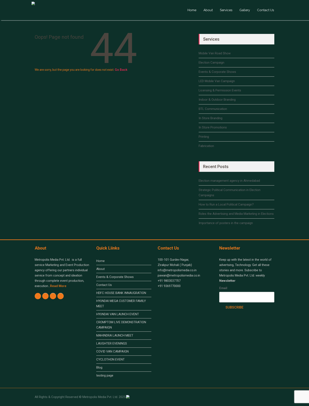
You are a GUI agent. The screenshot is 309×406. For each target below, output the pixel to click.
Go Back (120, 69)
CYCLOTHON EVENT (110, 359)
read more (58, 286)
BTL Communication (213, 109)
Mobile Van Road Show (215, 53)
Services (226, 10)
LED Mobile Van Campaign (217, 81)
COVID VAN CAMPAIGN (112, 351)
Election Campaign (211, 62)
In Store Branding (210, 118)
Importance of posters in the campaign (226, 223)
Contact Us (265, 10)
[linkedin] (60, 296)
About (208, 10)
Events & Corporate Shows (217, 72)
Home (192, 10)
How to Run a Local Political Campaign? (226, 204)
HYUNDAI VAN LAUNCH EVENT (117, 314)
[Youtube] (53, 296)
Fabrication (206, 146)
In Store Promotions (213, 127)
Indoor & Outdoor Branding (217, 100)
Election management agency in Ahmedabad (229, 181)
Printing (204, 137)
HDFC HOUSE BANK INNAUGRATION (121, 293)
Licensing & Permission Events (220, 90)
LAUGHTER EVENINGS (111, 343)
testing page (104, 375)
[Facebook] (38, 296)
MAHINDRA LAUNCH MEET (114, 335)
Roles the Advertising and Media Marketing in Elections (236, 214)
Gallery (244, 10)
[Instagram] (45, 296)
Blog (99, 367)
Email (223, 288)
